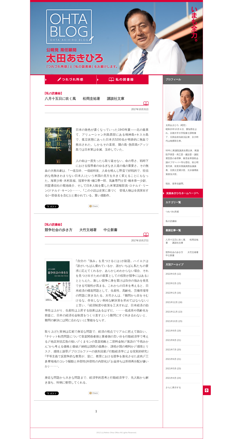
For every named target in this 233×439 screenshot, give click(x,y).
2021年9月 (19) (173, 330)
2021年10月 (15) (174, 321)
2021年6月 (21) (173, 359)
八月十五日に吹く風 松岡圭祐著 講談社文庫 (84, 98)
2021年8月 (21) (173, 340)
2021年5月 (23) (173, 368)
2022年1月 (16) (173, 293)
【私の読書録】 (53, 93)
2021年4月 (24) (173, 378)
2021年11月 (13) (174, 312)
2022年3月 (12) (173, 274)
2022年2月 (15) (173, 283)
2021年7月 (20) (173, 349)
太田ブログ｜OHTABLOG (70, 27)
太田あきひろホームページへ (183, 193)
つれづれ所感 (71, 79)
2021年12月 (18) (174, 302)
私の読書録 (122, 79)
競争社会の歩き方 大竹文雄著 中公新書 (81, 230)
